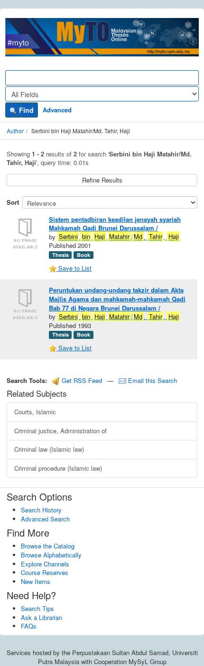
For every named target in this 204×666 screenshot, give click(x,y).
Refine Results (102, 179)
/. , (119, 236)
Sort (13, 202)
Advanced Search (45, 518)
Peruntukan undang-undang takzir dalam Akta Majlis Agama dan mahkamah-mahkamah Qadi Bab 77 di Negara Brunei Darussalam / (117, 298)
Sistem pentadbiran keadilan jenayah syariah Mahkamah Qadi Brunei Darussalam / (115, 224)
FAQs (29, 625)
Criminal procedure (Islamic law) (58, 468)
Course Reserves (44, 572)
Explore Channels (45, 563)
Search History (41, 509)
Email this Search (151, 380)
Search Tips (37, 608)
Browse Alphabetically (51, 554)
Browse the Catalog (47, 545)
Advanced (57, 109)
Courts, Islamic (35, 411)
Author (15, 131)
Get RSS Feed (81, 380)
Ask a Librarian (41, 617)
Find (25, 110)
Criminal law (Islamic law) (49, 449)
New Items (35, 581)
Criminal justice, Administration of (60, 430)
